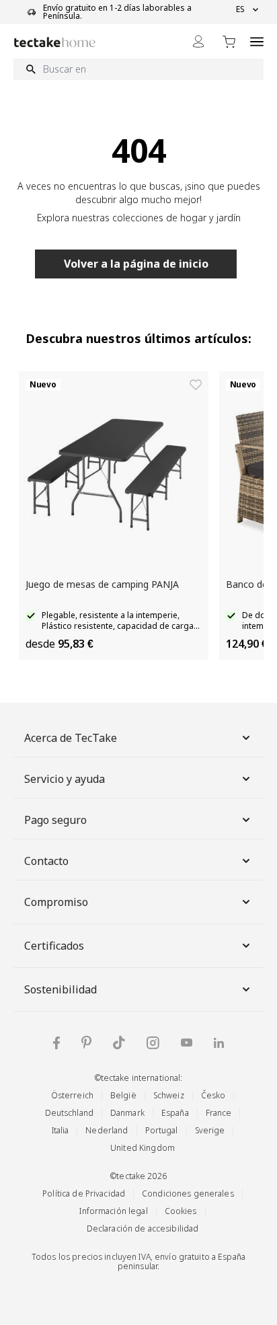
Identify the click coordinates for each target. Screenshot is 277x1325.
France (219, 1113)
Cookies (181, 1211)
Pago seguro (55, 819)
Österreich (72, 1095)
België (123, 1095)
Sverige (210, 1130)
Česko (213, 1095)
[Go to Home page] (54, 42)
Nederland (106, 1130)
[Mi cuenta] (198, 41)
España (175, 1113)
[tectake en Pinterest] (86, 1042)
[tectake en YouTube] (186, 1042)
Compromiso (56, 902)
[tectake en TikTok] (119, 1042)
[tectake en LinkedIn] (219, 1043)
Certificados (54, 945)
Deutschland (69, 1113)
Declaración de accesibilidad (143, 1228)
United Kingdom (142, 1147)
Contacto (46, 861)
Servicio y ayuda (64, 778)
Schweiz (168, 1095)
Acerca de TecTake (70, 737)
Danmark (127, 1113)
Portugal (161, 1130)
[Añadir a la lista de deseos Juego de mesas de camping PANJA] (196, 384)
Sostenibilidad (60, 989)
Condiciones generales (188, 1193)
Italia (60, 1130)
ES (240, 9)
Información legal (113, 1211)
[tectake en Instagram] (153, 1042)
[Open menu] (257, 41)
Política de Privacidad (83, 1193)
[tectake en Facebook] (56, 1042)
